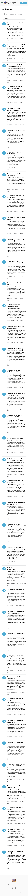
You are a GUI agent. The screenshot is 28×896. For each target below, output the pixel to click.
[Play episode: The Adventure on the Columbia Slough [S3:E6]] (4, 131)
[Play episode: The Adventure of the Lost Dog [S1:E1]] (4, 590)
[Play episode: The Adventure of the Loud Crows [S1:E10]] (4, 786)
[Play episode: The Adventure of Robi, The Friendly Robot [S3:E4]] (4, 87)
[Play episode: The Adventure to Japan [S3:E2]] (4, 45)
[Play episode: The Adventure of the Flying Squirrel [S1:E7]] (4, 721)
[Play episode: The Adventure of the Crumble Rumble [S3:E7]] (4, 153)
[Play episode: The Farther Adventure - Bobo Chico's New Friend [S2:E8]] (4, 459)
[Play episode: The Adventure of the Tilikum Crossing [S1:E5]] (4, 677)
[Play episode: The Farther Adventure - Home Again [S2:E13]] (4, 568)
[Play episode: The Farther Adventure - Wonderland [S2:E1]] (4, 305)
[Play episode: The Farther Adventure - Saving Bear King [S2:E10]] (4, 503)
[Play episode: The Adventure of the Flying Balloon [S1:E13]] (4, 852)
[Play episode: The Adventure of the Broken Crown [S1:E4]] (4, 656)
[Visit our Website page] (15, 888)
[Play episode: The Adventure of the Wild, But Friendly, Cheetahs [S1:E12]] (4, 830)
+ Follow (23, 2)
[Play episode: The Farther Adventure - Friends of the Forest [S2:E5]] (4, 394)
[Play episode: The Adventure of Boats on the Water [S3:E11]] (4, 240)
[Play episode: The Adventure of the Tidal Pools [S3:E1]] (4, 24)
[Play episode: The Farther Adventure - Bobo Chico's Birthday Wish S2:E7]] (4, 438)
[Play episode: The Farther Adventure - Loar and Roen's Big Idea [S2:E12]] (4, 547)
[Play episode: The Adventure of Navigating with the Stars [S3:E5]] (4, 109)
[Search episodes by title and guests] (4, 14)
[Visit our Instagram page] (12, 888)
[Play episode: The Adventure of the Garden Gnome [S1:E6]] (4, 699)
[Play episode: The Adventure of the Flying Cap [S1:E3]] (4, 634)
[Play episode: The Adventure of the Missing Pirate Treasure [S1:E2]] (4, 612)
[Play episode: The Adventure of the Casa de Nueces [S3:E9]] (4, 196)
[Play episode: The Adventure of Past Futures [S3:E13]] (4, 283)
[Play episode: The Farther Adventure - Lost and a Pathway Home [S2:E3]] (4, 349)
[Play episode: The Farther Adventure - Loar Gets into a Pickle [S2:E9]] (4, 481)
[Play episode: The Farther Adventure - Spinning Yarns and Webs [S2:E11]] (4, 525)
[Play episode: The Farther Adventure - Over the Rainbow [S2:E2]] (4, 327)
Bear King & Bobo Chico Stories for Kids (11, 3)
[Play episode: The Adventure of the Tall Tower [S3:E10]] (4, 218)
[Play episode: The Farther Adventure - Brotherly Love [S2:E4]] (4, 371)
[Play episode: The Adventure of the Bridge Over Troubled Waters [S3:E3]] (4, 65)
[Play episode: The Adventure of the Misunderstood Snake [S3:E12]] (4, 262)
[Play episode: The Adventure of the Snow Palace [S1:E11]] (4, 808)
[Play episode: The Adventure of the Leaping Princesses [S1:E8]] (4, 743)
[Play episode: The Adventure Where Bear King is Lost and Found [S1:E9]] (4, 765)
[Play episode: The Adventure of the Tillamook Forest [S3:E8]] (4, 174)
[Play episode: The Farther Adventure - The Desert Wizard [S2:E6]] (4, 416)
